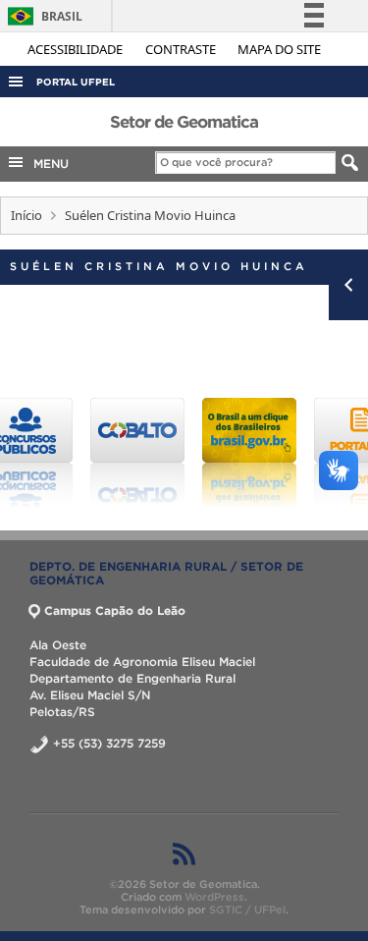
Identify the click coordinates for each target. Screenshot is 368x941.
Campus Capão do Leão (114, 610)
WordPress (214, 897)
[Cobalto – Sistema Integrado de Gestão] (89, 453)
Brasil (41, 16)
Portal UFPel (75, 82)
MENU (47, 163)
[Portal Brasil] (201, 453)
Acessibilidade (76, 49)
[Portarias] (313, 453)
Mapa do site (279, 49)
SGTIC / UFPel (247, 909)
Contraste (182, 49)
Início (26, 215)
